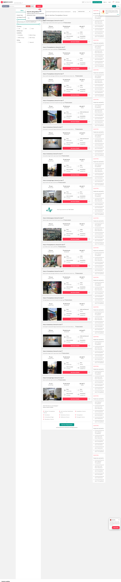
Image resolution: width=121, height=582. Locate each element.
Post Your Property (97, 2)
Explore (39, 18)
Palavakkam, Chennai (49, 419)
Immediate (20, 35)
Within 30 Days (21, 37)
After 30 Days (32, 37)
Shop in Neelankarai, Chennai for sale (52, 127)
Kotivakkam (47, 415)
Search (39, 6)
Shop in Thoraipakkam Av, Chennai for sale (53, 47)
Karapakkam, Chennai (81, 411)
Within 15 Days (32, 35)
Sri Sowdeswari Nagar (49, 417)
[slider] (17, 19)
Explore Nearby (68, 22)
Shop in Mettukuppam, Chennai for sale (52, 20)
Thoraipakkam (79, 415)
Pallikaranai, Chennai (65, 417)
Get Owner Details (75, 41)
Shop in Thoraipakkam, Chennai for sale (52, 74)
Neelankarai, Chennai (65, 415)
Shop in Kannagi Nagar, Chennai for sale (52, 180)
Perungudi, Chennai (80, 417)
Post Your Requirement (66, 424)
